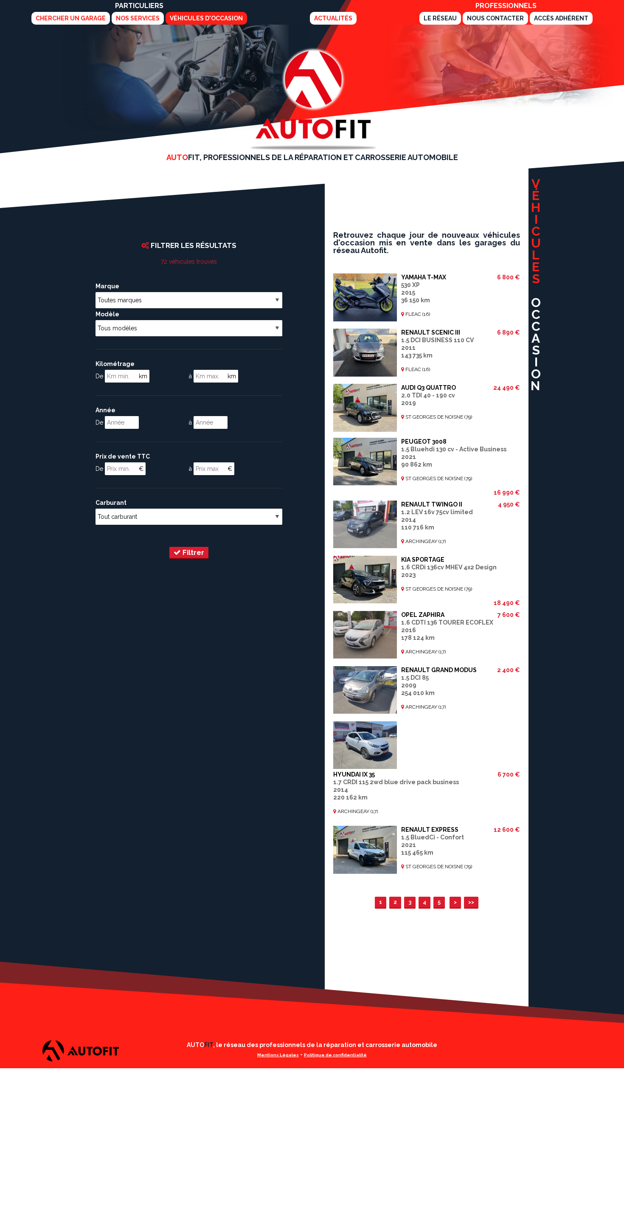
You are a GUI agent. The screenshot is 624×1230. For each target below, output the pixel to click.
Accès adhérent (561, 18)
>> (471, 902)
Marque (107, 286)
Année (105, 410)
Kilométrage (115, 363)
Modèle (107, 314)
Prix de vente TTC (123, 456)
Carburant (111, 502)
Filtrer (192, 552)
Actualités (333, 18)
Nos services (138, 18)
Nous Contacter (495, 18)
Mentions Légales (278, 1055)
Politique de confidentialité (335, 1055)
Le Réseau (440, 18)
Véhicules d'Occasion (206, 18)
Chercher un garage (71, 18)
